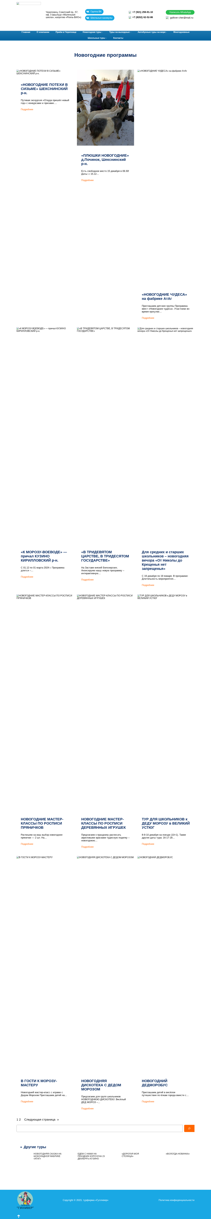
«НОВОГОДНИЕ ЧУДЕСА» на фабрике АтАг (164, 296)
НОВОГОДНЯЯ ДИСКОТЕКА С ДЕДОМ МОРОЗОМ (101, 1085)
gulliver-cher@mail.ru (181, 17)
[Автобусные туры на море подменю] (166, 32)
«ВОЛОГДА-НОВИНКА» (178, 1153)
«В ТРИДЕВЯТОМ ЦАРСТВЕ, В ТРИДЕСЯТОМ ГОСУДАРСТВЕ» (105, 556)
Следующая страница (41, 1119)
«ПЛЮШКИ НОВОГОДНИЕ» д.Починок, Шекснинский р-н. (105, 159)
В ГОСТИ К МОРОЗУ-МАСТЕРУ (39, 1083)
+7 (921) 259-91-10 (142, 12)
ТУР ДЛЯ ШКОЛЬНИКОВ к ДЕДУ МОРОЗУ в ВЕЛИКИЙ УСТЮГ (166, 823)
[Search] (189, 1128)
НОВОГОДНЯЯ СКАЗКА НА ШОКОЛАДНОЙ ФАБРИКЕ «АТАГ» (47, 1156)
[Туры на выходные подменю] (130, 32)
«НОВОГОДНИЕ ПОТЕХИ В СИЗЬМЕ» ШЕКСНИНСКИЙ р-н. (44, 89)
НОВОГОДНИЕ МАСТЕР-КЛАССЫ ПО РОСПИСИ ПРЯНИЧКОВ (42, 823)
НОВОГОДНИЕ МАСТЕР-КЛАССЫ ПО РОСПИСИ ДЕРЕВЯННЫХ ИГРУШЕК (103, 823)
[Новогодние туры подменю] (102, 32)
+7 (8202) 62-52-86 (142, 17)
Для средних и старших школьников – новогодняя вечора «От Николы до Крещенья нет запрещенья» (165, 560)
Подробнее (27, 109)
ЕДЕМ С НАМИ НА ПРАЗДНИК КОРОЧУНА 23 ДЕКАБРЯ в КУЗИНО (91, 1156)
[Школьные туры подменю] (106, 38)
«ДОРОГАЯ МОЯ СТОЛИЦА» (130, 1154)
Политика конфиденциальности (176, 1200)
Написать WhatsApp (180, 12)
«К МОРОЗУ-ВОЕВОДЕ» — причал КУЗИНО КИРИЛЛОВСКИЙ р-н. (44, 556)
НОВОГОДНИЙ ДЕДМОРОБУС (155, 1083)
